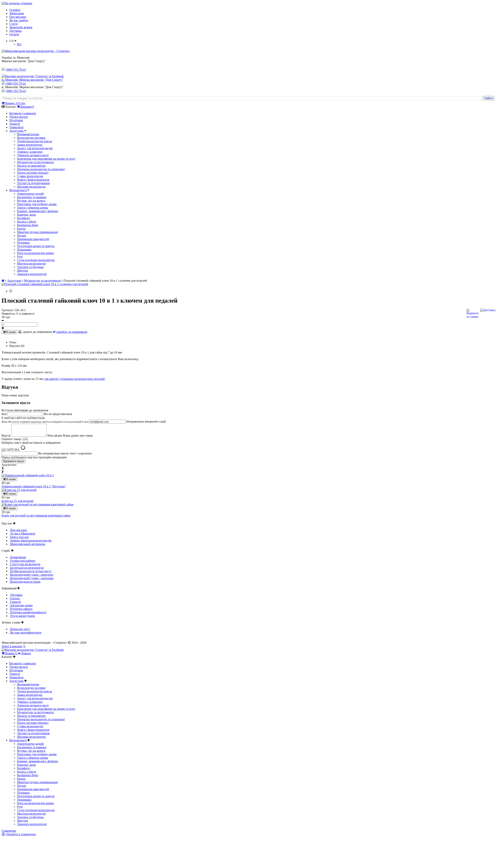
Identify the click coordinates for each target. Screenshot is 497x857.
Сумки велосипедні (30, 176)
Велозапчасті (18, 190)
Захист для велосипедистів (35, 148)
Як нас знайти (18, 20)
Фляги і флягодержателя (33, 179)
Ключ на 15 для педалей (17, 501)
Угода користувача (22, 615)
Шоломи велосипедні (31, 186)
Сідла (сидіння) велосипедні (36, 260)
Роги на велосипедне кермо (35, 253)
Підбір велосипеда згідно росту (30, 571)
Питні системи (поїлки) (32, 172)
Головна (14, 9)
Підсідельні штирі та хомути (36, 246)
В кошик (10, 332)
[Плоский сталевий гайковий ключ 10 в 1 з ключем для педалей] (45, 284)
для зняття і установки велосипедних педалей (74, 378)
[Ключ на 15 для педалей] (19, 489)
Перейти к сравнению (21, 834)
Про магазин (17, 16)
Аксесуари (16, 130)
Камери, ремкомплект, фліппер (37, 211)
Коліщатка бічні (27, 225)
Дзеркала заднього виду (33, 155)
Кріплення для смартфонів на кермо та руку (46, 158)
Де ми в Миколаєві (22, 533)
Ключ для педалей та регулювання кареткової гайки (36, 515)
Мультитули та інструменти (35, 162)
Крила (21, 228)
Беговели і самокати (22, 113)
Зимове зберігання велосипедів (30, 540)
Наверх (26, 653)
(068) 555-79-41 (16, 83)
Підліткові (16, 120)
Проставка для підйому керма (36, 204)
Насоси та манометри (31, 165)
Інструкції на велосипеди (26, 567)
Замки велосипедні (29, 144)
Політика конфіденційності (27, 612)
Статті (13, 23)
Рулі (20, 256)
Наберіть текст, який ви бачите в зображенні (31, 442)
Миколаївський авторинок (27, 544)
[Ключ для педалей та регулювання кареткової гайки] (38, 504)
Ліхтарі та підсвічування (33, 183)
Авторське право (21, 605)
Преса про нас (19, 537)
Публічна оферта (20, 608)
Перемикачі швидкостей (33, 239)
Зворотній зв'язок (20, 27)
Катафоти (23, 218)
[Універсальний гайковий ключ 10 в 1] (28, 475)
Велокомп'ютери (28, 134)
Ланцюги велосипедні (32, 274)
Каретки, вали (26, 214)
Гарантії (15, 601)
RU (19, 44)
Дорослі (14, 123)
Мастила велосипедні (31, 263)
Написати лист (19, 629)
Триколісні (16, 127)
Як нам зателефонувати (25, 632)
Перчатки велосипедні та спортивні (41, 169)
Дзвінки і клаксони (30, 151)
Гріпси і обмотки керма (32, 207)
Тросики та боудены (30, 267)
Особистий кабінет (22, 560)
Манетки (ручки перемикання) (37, 232)
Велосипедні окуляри (31, 137)
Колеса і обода (26, 221)
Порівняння (17, 557)
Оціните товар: (12, 439)
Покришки (24, 249)
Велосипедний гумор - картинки (31, 578)
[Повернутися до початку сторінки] (17, 3)
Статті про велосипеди (24, 564)
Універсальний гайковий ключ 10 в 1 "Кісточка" (34, 486)
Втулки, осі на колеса (31, 200)
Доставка (15, 30)
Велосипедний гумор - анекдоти (31, 574)
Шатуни (22, 270)
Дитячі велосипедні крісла (34, 141)
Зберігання (16, 13)
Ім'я (4, 414)
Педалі (21, 235)
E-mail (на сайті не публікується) (45, 419)
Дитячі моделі (18, 116)
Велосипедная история (24, 581)
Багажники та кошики (31, 197)
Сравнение (9, 830)
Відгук (6, 435)
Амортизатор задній (30, 193)
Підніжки (23, 242)
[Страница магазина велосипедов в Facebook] (33, 76)
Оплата (14, 34)
